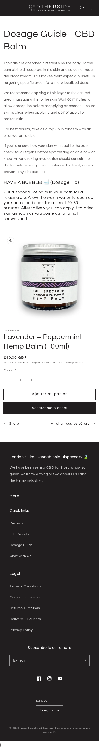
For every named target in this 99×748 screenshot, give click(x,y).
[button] (6, 8)
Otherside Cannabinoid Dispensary (35, 728)
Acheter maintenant (50, 408)
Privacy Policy (21, 630)
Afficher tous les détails (70, 423)
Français (46, 710)
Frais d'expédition (34, 362)
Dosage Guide (21, 545)
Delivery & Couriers (25, 619)
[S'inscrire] (84, 660)
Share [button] (14, 423)
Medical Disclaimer (25, 597)
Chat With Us (20, 556)
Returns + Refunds (25, 608)
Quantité (10, 370)
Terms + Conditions (25, 586)
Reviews (16, 523)
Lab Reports (20, 534)
